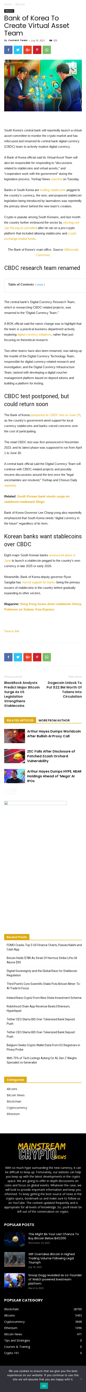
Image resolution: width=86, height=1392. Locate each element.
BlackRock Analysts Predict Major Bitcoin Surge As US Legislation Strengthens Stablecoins (22, 694)
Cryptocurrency (17, 1108)
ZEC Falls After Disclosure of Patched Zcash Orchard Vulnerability (51, 756)
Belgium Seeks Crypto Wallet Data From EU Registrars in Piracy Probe (43, 1047)
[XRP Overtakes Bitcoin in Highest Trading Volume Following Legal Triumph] (14, 1259)
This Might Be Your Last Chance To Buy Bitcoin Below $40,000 (53, 1236)
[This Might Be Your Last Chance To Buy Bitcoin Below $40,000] (14, 1239)
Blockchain (14, 1101)
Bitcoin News (16, 1095)
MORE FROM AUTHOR (54, 720)
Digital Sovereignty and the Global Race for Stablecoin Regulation (42, 973)
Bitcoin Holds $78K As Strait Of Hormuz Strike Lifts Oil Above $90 (42, 960)
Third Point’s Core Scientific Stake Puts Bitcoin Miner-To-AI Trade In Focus (44, 986)
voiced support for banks (39, 582)
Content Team (17, 40)
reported (56, 179)
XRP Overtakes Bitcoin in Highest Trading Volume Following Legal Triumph (51, 1258)
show (40, 284)
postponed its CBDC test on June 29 (55, 415)
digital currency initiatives (34, 334)
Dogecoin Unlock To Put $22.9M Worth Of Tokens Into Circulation (64, 690)
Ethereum (13, 1114)
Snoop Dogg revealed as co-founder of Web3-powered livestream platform (55, 1279)
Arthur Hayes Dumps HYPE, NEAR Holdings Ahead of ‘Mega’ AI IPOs (54, 776)
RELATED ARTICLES (20, 720)
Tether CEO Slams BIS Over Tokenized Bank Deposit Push (41, 1021)
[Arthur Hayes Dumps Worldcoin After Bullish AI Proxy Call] (14, 736)
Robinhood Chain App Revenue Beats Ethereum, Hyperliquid (38, 1008)
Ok (44, 1385)
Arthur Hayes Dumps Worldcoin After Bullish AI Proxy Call (54, 734)
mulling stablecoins (53, 190)
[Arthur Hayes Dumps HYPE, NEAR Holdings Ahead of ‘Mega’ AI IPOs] (14, 776)
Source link (11, 631)
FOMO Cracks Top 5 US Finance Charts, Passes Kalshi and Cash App (44, 947)
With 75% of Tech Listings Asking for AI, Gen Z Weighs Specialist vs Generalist (42, 1060)
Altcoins (20, 4)
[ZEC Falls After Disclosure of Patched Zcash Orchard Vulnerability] (14, 756)
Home (7, 4)
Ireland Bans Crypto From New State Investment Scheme (44, 997)
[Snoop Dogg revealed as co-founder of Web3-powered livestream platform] (14, 1280)
